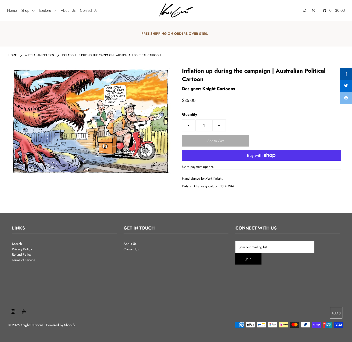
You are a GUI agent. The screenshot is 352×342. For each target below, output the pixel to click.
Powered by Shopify (60, 325)
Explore (45, 10)
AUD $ (336, 313)
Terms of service (23, 260)
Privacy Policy (22, 249)
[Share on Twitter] (346, 86)
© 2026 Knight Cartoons (25, 325)
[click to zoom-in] (163, 75)
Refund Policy (21, 254)
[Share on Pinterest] (346, 98)
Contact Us (88, 10)
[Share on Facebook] (346, 74)
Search (17, 243)
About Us (68, 10)
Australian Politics (39, 55)
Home (12, 10)
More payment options (198, 166)
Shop (26, 10)
